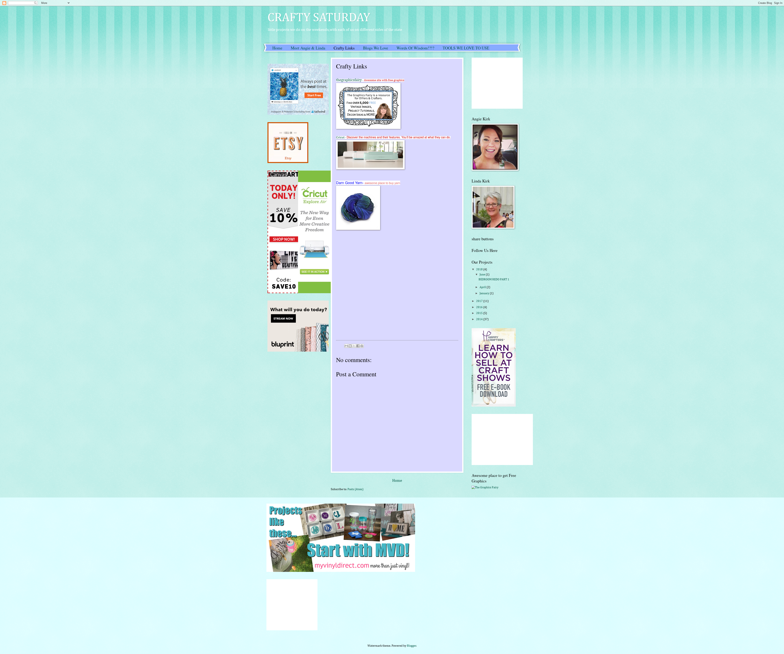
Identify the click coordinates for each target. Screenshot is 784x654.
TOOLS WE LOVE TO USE (466, 48)
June (483, 274)
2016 (479, 307)
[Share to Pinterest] (362, 346)
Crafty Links (344, 48)
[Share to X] (354, 346)
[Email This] (346, 346)
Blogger (411, 645)
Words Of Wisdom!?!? (415, 48)
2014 (479, 319)
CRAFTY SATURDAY (318, 18)
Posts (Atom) (355, 489)
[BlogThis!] (350, 346)
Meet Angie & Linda (308, 48)
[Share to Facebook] (358, 346)
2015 (479, 313)
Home (277, 48)
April (483, 287)
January (485, 293)
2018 (479, 269)
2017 (479, 301)
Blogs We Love (375, 48)
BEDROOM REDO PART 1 (494, 279)
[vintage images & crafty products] (485, 487)
